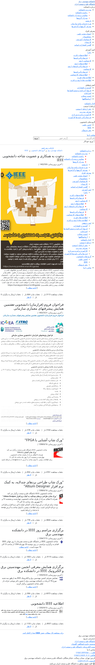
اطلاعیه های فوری (84, 77)
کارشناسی (87, 69)
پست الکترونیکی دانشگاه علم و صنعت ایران (78, 647)
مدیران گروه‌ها (82, 18)
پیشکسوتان (87, 36)
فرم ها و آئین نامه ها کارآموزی (79, 117)
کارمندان (87, 42)
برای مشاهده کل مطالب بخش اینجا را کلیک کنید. (43, 633)
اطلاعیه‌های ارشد (81, 63)
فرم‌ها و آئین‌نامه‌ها (81, 58)
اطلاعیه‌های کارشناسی (79, 74)
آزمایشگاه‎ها (86, 99)
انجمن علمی (86, 125)
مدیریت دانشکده (85, 9)
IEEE (89, 127)
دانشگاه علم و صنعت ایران (84, 641)
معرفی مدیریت (85, 112)
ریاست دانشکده (82, 12)
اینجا (26, 614)
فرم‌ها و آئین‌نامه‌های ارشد (78, 66)
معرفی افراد (86, 173)
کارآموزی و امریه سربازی (81, 114)
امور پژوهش (86, 223)
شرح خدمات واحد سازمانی (81, 23)
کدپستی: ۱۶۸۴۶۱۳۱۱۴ (86, 661)
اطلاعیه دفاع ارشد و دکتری (80, 80)
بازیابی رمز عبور (47, 148)
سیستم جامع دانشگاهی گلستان (83, 644)
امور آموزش (86, 189)
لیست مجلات (86, 96)
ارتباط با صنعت (85, 242)
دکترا (89, 52)
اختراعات (87, 93)
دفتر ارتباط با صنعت (83, 109)
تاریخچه (88, 21)
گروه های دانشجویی (83, 256)
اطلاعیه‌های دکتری (80, 55)
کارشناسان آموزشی (83, 39)
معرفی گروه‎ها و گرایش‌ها (81, 26)
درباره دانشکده (85, 150)
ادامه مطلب (31, 288)
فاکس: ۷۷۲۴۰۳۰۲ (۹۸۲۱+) (84, 655)
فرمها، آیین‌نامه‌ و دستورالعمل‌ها (79, 90)
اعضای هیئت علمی (84, 34)
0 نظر (29, 297)
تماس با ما (91, 135)
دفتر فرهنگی (86, 130)
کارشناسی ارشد (85, 61)
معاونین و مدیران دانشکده (78, 15)
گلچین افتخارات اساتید (82, 45)
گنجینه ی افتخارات (84, 87)
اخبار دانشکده (90, 103)
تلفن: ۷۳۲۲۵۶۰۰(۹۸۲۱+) (85, 652)
